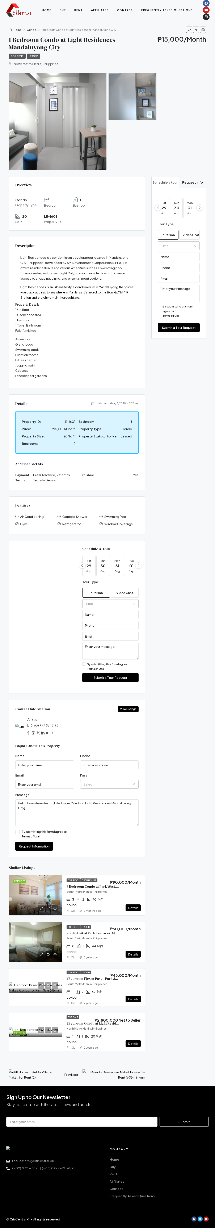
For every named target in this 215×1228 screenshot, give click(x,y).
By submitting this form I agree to (109, 666)
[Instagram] (206, 16)
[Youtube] (206, 10)
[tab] (165, 182)
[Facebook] (206, 3)
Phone (85, 756)
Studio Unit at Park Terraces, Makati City (98, 933)
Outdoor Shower (74, 516)
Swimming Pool (115, 516)
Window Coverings (118, 524)
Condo (31, 29)
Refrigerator (71, 524)
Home (46, 10)
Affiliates (100, 10)
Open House (88, 880)
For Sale (73, 1017)
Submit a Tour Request (110, 677)
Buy (63, 10)
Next (74, 1074)
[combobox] (110, 603)
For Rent (17, 56)
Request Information (34, 846)
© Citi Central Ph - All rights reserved (33, 1219)
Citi (73, 910)
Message (22, 795)
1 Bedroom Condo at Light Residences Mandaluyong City (110, 1023)
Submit (184, 1122)
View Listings (128, 709)
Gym (23, 524)
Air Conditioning (32, 516)
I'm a (83, 775)
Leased (33, 56)
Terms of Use (95, 668)
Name (20, 756)
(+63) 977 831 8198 (44, 725)
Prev (67, 1074)
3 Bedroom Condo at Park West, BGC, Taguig (101, 886)
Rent (78, 10)
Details (133, 908)
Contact (125, 10)
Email (19, 775)
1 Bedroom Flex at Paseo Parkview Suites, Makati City (108, 978)
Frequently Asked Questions (167, 10)
